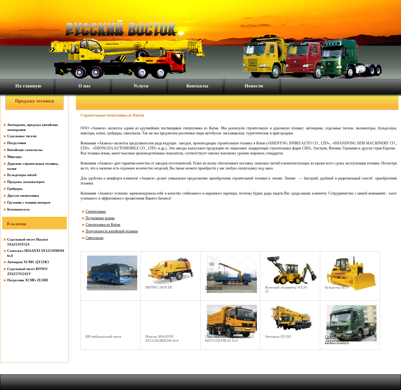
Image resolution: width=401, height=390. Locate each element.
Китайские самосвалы (25, 150)
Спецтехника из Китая (103, 224)
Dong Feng (213, 288)
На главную (28, 85)
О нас (84, 85)
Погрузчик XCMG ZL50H (27, 280)
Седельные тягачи (21, 136)
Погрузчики (16, 143)
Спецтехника (96, 211)
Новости (254, 85)
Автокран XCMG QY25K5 (28, 262)
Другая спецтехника (23, 195)
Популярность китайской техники (112, 231)
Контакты (197, 85)
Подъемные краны (100, 218)
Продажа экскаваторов (25, 182)
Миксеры (14, 157)
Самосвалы (94, 238)
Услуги (140, 85)
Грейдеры (15, 188)
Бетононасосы (18, 209)
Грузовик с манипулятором (28, 202)
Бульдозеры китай (21, 175)
